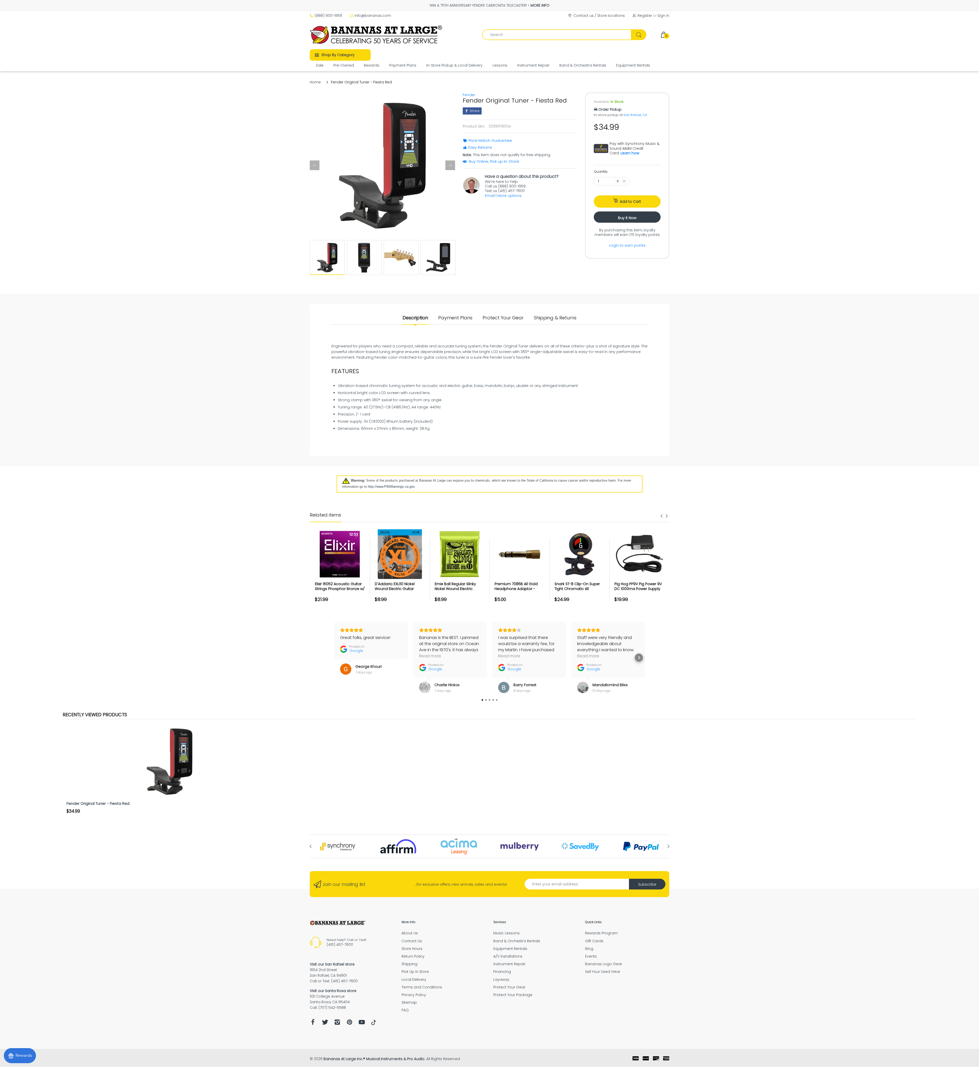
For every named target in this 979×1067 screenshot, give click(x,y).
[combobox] (564, 35)
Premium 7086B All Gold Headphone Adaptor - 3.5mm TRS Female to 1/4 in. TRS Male (519, 591)
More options (509, 195)
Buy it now (627, 217)
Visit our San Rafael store (332, 964)
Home (315, 82)
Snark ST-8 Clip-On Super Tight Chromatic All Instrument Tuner (577, 588)
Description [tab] (415, 318)
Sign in (663, 15)
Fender (469, 94)
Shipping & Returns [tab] (555, 318)
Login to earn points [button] (627, 245)
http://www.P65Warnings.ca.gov (391, 486)
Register (645, 15)
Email (490, 195)
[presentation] (661, 516)
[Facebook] (313, 1023)
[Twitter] (325, 1023)
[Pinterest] (349, 1023)
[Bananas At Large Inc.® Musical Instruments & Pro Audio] (377, 34)
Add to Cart (630, 201)
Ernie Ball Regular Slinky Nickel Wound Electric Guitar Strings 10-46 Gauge (459, 588)
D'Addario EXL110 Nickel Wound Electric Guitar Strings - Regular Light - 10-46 (399, 591)
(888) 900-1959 (328, 15)
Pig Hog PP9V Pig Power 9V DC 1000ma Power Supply (638, 586)
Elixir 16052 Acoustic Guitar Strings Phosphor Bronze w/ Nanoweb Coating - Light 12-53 (340, 591)
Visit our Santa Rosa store (333, 990)
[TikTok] (373, 1024)
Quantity (601, 171)
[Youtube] (362, 1023)
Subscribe (647, 884)
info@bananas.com (373, 15)
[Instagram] (337, 1023)
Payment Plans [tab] (455, 318)
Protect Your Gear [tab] (503, 318)
